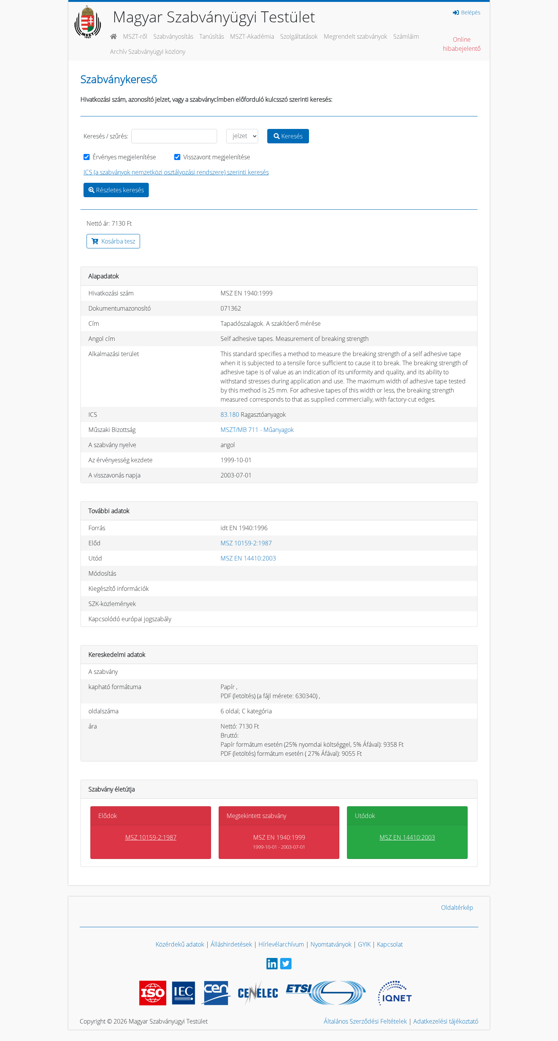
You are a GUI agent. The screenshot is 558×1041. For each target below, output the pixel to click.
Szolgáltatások (299, 36)
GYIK (364, 944)
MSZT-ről (135, 36)
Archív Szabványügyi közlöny (147, 51)
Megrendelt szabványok (355, 36)
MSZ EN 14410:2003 (248, 558)
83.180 (230, 414)
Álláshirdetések (231, 944)
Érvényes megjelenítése (124, 157)
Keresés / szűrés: (106, 136)
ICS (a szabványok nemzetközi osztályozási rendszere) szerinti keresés (176, 172)
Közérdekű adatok (180, 944)
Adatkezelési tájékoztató (445, 1021)
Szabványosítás (173, 36)
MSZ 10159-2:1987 (246, 543)
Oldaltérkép (457, 907)
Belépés (470, 12)
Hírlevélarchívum (281, 944)
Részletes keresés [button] (119, 190)
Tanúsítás (211, 36)
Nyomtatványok (331, 944)
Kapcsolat (390, 944)
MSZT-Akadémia (252, 36)
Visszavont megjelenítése (216, 157)
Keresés (291, 136)
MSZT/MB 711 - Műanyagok (257, 430)
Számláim (406, 36)
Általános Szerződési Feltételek (365, 1021)
